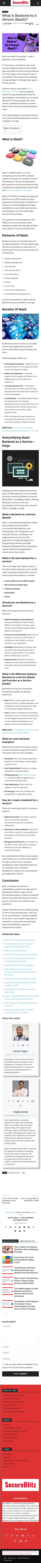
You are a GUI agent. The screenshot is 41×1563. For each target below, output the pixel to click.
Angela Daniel (29, 23)
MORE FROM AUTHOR (27, 1241)
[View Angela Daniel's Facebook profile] (8, 1101)
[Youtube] (20, 1231)
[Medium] (25, 1227)
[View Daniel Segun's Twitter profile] (18, 1045)
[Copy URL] (29, 28)
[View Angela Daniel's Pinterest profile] (23, 1101)
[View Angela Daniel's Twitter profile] (13, 1101)
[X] (9, 28)
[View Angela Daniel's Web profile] (20, 1106)
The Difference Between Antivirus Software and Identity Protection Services (26, 1270)
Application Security (14, 1172)
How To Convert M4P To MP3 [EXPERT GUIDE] (30, 1199)
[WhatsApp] (19, 28)
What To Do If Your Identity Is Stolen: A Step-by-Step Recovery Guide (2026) (26, 1280)
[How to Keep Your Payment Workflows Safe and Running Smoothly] (7, 1249)
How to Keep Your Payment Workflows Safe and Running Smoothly (26, 1249)
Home (4, 8)
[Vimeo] (16, 1231)
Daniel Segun (8, 23)
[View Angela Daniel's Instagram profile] (28, 1101)
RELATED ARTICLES (10, 1241)
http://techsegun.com (20, 1223)
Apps (23, 1172)
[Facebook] (4, 28)
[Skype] (29, 1227)
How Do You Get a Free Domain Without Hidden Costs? (24, 1259)
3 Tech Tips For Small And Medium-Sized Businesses (10, 1200)
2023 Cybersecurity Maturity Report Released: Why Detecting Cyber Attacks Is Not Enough (20, 972)
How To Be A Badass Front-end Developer (20, 954)
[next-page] (7, 1314)
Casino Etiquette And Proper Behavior (19, 965)
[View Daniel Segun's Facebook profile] (13, 1045)
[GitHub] (11, 1227)
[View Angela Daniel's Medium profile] (32, 1101)
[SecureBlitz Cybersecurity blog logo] (20, 1485)
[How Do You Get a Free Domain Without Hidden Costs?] (7, 1260)
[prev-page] (3, 1314)
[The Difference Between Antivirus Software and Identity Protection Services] (7, 1270)
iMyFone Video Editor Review (15, 951)
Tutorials (10, 8)
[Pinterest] (14, 28)
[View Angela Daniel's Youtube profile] (18, 1101)
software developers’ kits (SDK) (18, 190)
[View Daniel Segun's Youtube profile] (23, 1045)
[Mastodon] (25, 1231)
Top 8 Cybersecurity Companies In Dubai (20, 979)
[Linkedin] (24, 28)
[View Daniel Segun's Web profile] (28, 1045)
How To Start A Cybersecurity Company (19, 940)
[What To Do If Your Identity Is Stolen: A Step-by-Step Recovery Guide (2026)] (7, 1280)
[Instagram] (16, 1227)
